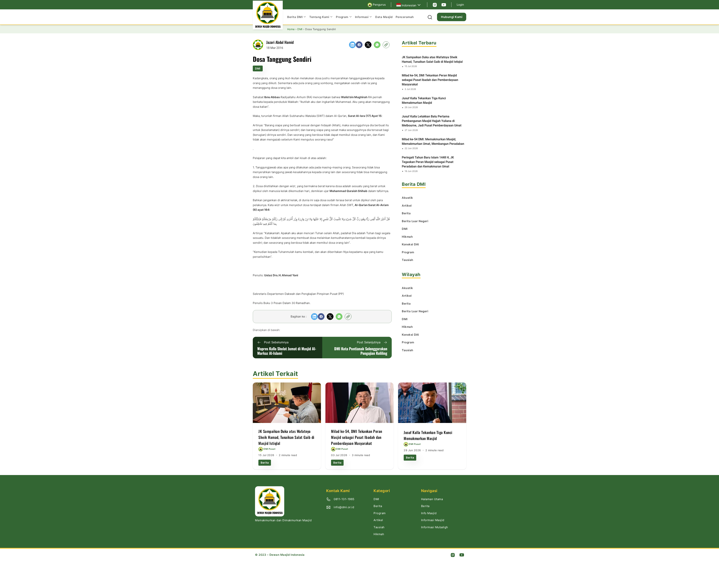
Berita (265, 462)
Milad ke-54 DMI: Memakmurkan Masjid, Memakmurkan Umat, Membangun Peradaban (433, 141)
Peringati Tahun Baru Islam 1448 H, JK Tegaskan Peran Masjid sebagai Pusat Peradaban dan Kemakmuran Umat (428, 162)
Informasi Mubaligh (434, 527)
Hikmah (379, 534)
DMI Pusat (269, 449)
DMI (257, 68)
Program (380, 513)
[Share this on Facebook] (359, 44)
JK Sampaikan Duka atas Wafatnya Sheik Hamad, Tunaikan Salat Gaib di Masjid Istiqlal (432, 59)
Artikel (378, 520)
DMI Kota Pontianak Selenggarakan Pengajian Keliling (360, 350)
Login (460, 4)
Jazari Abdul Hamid (280, 42)
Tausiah (379, 527)
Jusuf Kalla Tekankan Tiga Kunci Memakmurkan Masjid (424, 100)
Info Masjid (429, 513)
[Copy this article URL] (386, 44)
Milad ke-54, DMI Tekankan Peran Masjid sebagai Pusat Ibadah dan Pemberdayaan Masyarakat (430, 80)
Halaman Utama (432, 499)
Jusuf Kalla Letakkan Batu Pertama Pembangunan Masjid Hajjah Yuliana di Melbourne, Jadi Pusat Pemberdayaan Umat (431, 121)
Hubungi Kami (451, 17)
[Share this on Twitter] (368, 44)
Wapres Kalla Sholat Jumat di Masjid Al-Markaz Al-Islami (286, 350)
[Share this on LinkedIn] (352, 44)
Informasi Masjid (432, 520)
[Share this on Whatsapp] (377, 44)
